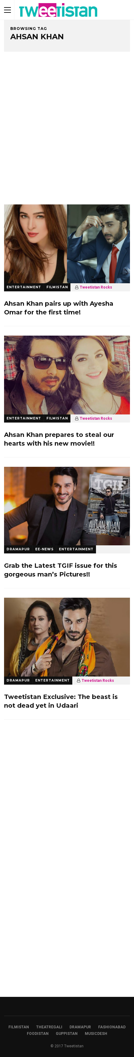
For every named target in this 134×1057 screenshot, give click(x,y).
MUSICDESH (96, 1033)
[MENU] (7, 10)
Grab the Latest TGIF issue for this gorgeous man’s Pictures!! (60, 570)
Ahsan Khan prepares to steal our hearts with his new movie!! (59, 439)
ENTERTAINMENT (24, 287)
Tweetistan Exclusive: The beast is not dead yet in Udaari (61, 701)
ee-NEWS (44, 549)
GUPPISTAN (67, 1033)
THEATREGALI (49, 1027)
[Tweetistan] (58, 18)
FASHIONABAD (112, 1027)
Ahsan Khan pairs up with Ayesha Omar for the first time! (58, 308)
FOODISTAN (38, 1033)
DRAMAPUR (18, 549)
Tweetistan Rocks (96, 287)
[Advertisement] (67, 134)
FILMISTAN (57, 287)
